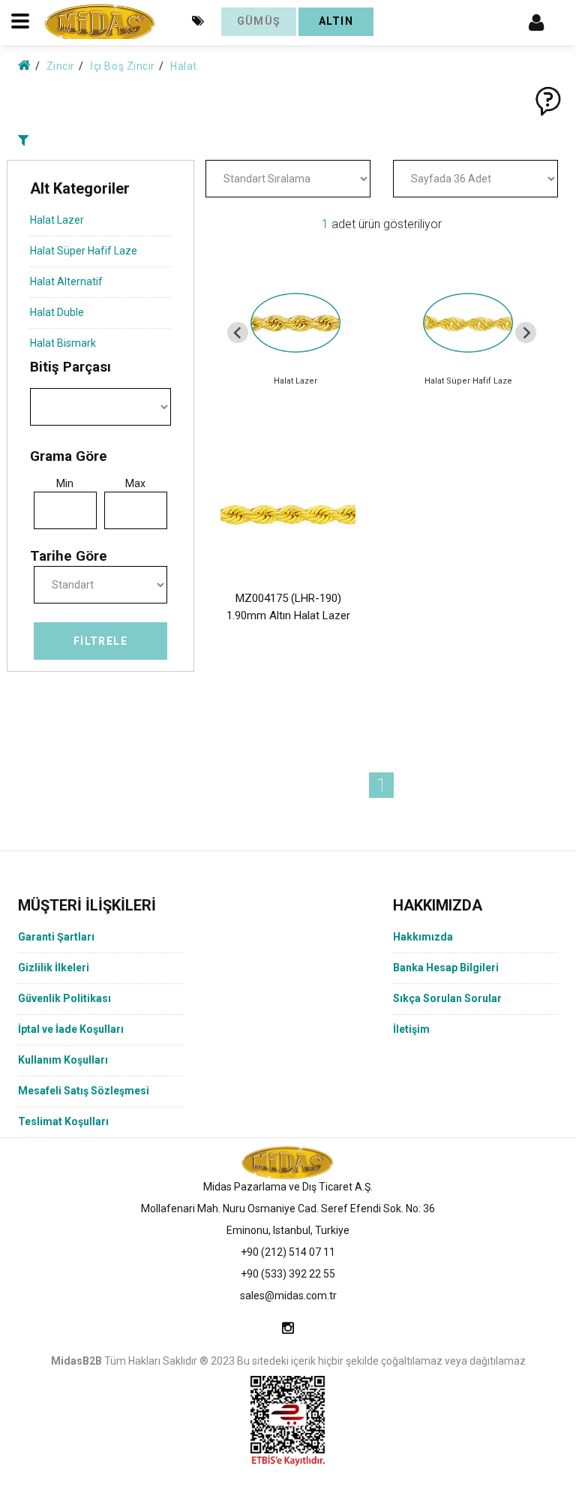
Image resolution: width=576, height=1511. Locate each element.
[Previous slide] (237, 332)
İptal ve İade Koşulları (71, 1029)
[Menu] (536, 21)
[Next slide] (525, 332)
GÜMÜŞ (259, 21)
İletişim (411, 1029)
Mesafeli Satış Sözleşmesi (83, 1091)
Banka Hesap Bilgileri (446, 968)
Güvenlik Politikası (64, 998)
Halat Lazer (57, 220)
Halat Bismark (63, 343)
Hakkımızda (423, 937)
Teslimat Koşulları (63, 1121)
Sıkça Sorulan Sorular (447, 998)
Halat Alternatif (66, 281)
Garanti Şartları (56, 937)
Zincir (60, 66)
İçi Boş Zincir (122, 66)
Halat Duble (57, 312)
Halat (183, 66)
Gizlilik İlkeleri (53, 968)
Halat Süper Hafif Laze (83, 251)
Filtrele (101, 641)
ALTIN (336, 21)
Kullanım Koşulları (63, 1060)
